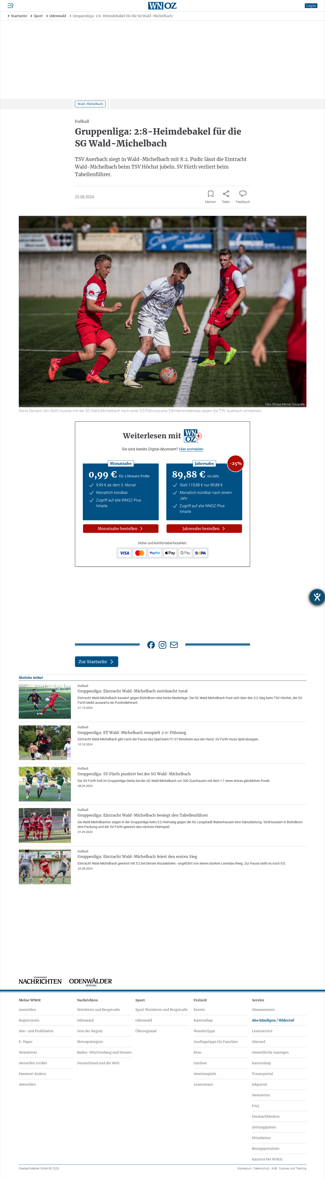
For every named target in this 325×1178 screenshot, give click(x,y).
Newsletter (28, 1052)
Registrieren (29, 1020)
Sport (140, 1000)
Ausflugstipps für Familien (216, 1042)
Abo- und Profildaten (36, 1031)
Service (258, 1000)
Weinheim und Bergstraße (98, 1010)
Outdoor (200, 1063)
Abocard (258, 1042)
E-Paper (26, 1042)
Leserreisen (203, 1084)
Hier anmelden (191, 449)
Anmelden (27, 1010)
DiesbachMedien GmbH (39, 1168)
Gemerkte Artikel (33, 1063)
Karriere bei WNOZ (267, 1159)
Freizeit (200, 1000)
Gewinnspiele (205, 1074)
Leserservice (262, 1031)
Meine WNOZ (30, 1000)
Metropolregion (90, 1042)
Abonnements (263, 1010)
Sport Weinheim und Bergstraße (161, 1010)
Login (311, 6)
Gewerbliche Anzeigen (270, 1052)
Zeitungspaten (264, 1127)
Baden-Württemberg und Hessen (104, 1052)
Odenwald (85, 1020)
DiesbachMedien (266, 1116)
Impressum (244, 1168)
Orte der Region (90, 1031)
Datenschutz (262, 1168)
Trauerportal (262, 1074)
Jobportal (259, 1084)
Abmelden (27, 1084)
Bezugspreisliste (265, 1148)
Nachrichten (87, 1000)
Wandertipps (204, 1031)
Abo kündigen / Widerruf (273, 1020)
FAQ (255, 1106)
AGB (274, 1168)
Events (199, 1010)
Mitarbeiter (261, 1138)
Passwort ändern (32, 1074)
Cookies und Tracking (292, 1168)
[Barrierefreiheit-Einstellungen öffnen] (317, 597)
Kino (197, 1052)
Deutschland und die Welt (98, 1063)
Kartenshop (203, 1020)
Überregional (146, 1031)
